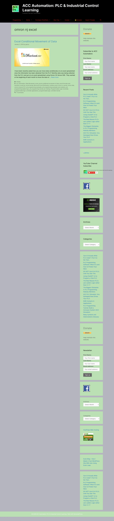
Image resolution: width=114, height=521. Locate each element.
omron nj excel (18, 87)
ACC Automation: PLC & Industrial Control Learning (60, 7)
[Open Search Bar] (100, 20)
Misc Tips (56, 20)
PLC (24, 87)
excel (36, 83)
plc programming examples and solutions (54, 87)
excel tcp (22, 85)
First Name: (87, 58)
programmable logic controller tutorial (49, 90)
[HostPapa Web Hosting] (88, 440)
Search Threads (90, 20)
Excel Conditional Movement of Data (35, 41)
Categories (87, 416)
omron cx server (62, 85)
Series (28, 20)
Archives (86, 402)
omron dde (71, 85)
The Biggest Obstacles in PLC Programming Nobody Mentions (90, 128)
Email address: (88, 69)
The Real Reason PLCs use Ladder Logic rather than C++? (91, 121)
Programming (17, 20)
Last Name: (87, 64)
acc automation (20, 83)
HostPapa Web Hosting (91, 430)
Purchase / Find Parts (41, 20)
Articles (18, 81)
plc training (47, 89)
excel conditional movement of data (49, 83)
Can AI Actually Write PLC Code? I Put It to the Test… (90, 97)
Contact (67, 20)
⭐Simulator (78, 20)
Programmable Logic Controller (59, 89)
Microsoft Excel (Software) (41, 85)
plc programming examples (34, 87)
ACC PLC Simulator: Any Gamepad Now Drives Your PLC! (91, 135)
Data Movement (30, 83)
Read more (55, 77)
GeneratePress (78, 514)
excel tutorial (29, 85)
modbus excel (53, 85)
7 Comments (20, 92)
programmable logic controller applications (26, 90)
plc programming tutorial (36, 89)
